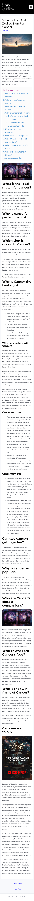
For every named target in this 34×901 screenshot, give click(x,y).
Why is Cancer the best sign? (17, 113)
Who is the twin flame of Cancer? (15, 153)
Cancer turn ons (17, 122)
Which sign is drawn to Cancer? (15, 108)
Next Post (17, 889)
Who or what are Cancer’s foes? (16, 147)
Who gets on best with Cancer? (19, 118)
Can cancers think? (14, 158)
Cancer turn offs (17, 126)
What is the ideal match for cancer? (16, 95)
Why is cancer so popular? (16, 135)
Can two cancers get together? (14, 131)
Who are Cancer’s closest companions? (16, 140)
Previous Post (17, 883)
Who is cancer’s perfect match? (15, 101)
